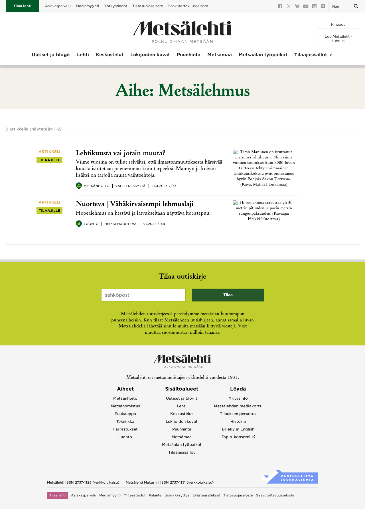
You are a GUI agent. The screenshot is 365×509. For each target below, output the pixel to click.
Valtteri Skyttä (130, 186)
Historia (238, 421)
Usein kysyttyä (177, 495)
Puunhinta (188, 54)
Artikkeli (49, 152)
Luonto (91, 224)
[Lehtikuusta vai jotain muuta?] (264, 184)
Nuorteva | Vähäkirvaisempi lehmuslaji (134, 204)
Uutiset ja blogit (51, 54)
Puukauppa (125, 414)
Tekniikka (125, 421)
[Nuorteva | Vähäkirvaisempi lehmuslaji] (264, 219)
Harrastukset (125, 429)
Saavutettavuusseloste (188, 6)
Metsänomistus (125, 406)
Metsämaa (219, 54)
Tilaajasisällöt (310, 54)
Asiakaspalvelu (58, 6)
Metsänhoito (97, 186)
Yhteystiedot (115, 6)
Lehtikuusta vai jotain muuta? (120, 154)
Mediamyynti (87, 6)
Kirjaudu (338, 24)
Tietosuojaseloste (147, 6)
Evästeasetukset (206, 495)
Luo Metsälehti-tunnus (338, 38)
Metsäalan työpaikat (263, 54)
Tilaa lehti (22, 6)
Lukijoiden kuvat (150, 54)
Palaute (155, 495)
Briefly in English (238, 429)
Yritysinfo (238, 398)
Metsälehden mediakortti (238, 406)
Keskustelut (109, 54)
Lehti (83, 54)
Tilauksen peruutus (238, 414)
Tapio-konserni (236, 437)
